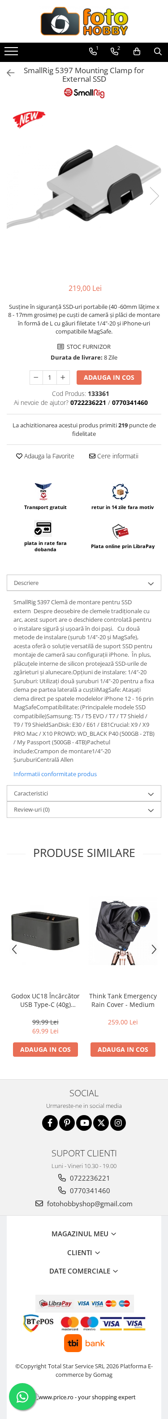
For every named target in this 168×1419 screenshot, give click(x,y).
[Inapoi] (6, 73)
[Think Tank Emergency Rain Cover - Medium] (123, 930)
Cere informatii (116, 456)
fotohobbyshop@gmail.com (89, 1203)
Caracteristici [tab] (31, 793)
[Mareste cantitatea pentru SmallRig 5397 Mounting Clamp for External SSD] (63, 377)
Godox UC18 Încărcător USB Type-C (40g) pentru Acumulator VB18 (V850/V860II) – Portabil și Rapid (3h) (45, 1000)
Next (154, 196)
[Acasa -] (84, 21)
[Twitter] (101, 1123)
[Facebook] (50, 1123)
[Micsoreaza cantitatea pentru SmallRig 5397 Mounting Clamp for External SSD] (36, 377)
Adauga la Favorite (48, 456)
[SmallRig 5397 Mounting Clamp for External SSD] (84, 186)
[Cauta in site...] (158, 52)
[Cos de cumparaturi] (136, 52)
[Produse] (12, 54)
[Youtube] (84, 1123)
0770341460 (89, 1190)
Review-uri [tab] (32, 809)
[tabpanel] (84, 186)
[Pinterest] (67, 1123)
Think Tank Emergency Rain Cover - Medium (123, 1000)
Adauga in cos (109, 377)
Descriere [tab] (26, 583)
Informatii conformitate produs (55, 774)
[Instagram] (118, 1123)
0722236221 (89, 1177)
